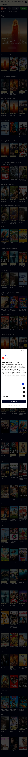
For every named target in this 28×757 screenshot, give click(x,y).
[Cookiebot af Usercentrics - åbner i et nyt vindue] (20, 351)
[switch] (23, 388)
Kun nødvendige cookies (14, 405)
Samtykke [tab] (5, 355)
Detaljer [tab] (14, 355)
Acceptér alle (14, 401)
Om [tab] (23, 355)
